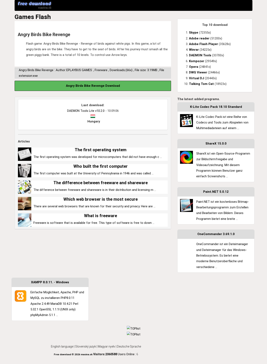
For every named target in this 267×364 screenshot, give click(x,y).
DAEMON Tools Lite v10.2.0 (86, 111)
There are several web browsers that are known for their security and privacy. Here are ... (94, 206)
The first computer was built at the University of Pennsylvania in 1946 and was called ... (93, 173)
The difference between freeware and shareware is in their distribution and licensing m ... (94, 190)
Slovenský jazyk (85, 346)
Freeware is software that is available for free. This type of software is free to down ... (93, 223)
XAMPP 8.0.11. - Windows (50, 282)
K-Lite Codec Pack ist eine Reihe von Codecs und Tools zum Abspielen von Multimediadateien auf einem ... (222, 122)
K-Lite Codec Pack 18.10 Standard (216, 107)
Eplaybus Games (79, 70)
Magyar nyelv (106, 346)
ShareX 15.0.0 (216, 143)
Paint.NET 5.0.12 (216, 192)
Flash (43, 16)
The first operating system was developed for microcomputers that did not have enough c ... (97, 157)
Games (24, 16)
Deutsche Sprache (129, 346)
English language (62, 346)
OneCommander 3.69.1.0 (216, 234)
